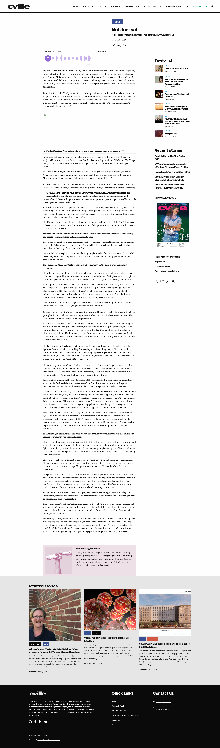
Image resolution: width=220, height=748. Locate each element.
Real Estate (153, 639)
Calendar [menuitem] (116, 6)
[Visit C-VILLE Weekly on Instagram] (30, 722)
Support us (160, 261)
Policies (114, 725)
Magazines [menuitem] (131, 6)
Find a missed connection (167, 256)
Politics (96, 633)
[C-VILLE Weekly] (20, 6)
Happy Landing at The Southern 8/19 (172, 171)
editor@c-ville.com (163, 701)
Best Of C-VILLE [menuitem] (151, 6)
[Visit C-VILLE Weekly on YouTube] (45, 722)
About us (115, 701)
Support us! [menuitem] (198, 6)
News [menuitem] (76, 6)
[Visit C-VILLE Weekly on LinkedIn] (40, 722)
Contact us (116, 720)
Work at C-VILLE (118, 706)
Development (35, 644)
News (117, 22)
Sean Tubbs (33, 671)
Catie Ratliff (88, 663)
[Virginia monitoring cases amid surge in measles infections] (110, 609)
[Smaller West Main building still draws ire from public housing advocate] (165, 612)
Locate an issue (162, 266)
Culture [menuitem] (103, 6)
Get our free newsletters (167, 271)
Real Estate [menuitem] (89, 6)
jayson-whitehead (118, 40)
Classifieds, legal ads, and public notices (126, 715)
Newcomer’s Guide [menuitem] (175, 6)
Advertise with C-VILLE (120, 711)
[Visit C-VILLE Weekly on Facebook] (35, 722)
